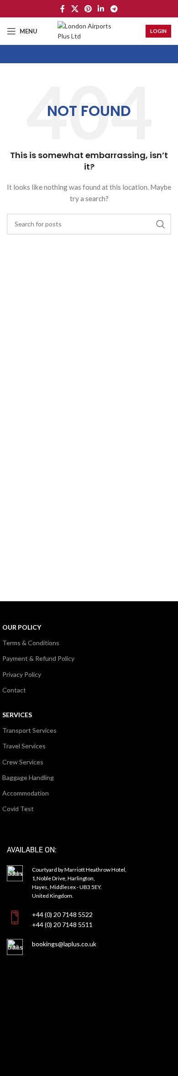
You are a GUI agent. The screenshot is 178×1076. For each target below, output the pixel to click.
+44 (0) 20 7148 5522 (62, 914)
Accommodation (25, 793)
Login (158, 31)
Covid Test (18, 808)
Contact (14, 690)
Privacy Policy (21, 674)
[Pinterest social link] (87, 9)
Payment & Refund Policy (38, 658)
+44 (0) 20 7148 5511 (62, 924)
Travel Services (24, 746)
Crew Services (22, 762)
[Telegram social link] (113, 9)
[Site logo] (89, 30)
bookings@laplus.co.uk (64, 944)
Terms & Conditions (30, 643)
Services (17, 715)
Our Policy (21, 627)
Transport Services (29, 730)
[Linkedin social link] (101, 9)
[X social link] (74, 9)
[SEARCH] (160, 224)
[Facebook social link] (63, 9)
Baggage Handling (28, 777)
